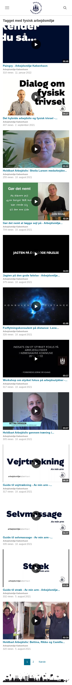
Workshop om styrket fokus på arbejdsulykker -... (35, 380)
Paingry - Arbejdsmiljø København (25, 65)
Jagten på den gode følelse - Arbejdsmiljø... (31, 275)
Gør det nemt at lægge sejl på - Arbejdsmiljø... (33, 223)
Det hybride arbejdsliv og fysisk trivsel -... (30, 118)
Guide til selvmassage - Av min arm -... (28, 537)
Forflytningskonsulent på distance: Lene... (31, 327)
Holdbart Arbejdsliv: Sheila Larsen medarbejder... (35, 170)
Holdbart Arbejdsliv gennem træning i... (28, 432)
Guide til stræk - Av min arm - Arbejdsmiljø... (31, 589)
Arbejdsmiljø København (15, 69)
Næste (42, 662)
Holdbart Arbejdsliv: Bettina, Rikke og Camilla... (34, 642)
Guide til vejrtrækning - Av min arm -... (27, 484)
